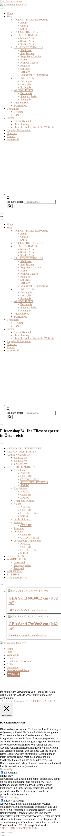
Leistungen (13, 108)
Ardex (23, 22)
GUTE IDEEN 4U (17, 577)
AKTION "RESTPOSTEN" (29, 31)
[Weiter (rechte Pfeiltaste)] (4, 835)
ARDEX (25, 473)
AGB (10, 664)
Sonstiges (25, 68)
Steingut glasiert (28, 96)
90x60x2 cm (27, 44)
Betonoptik (26, 81)
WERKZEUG (21, 102)
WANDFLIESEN (23, 90)
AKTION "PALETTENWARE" (31, 19)
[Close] (1, 213)
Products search (15, 201)
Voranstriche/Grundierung (34, 74)
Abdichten (26, 50)
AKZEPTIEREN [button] (35, 701)
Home (10, 13)
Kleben (24, 59)
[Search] (10, 206)
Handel (17, 114)
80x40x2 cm (27, 41)
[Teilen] (8, 832)
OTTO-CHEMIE (29, 479)
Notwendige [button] (6, 769)
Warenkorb (13, 139)
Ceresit (24, 25)
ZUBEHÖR (20, 105)
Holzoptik (25, 84)
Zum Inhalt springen (11, 1)
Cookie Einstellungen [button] (12, 701)
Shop (9, 16)
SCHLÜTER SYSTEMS (34, 482)
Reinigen (25, 65)
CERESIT (26, 476)
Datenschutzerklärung (18, 670)
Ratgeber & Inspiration (19, 130)
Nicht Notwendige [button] (10, 797)
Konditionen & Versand (19, 661)
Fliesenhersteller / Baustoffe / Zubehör (34, 127)
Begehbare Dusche (30, 56)
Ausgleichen (27, 53)
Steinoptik (25, 87)
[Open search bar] (8, 198)
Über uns (12, 133)
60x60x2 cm (27, 38)
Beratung (18, 111)
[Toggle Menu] (1, 8)
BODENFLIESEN (24, 77)
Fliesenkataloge (22, 124)
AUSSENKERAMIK (25, 34)
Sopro (23, 28)
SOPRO (24, 485)
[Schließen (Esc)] (11, 832)
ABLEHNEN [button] (51, 701)
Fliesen (10, 117)
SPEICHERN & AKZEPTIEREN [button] (18, 828)
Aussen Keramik (23, 121)
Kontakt (11, 136)
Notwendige (10, 772)
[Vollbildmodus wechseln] (4, 832)
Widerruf (13, 674)
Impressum (12, 667)
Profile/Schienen (29, 62)
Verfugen (25, 71)
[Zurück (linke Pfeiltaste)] (1, 835)
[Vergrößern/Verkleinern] (1, 832)
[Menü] (1, 216)
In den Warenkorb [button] (37, 610)
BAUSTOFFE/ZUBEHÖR (28, 47)
